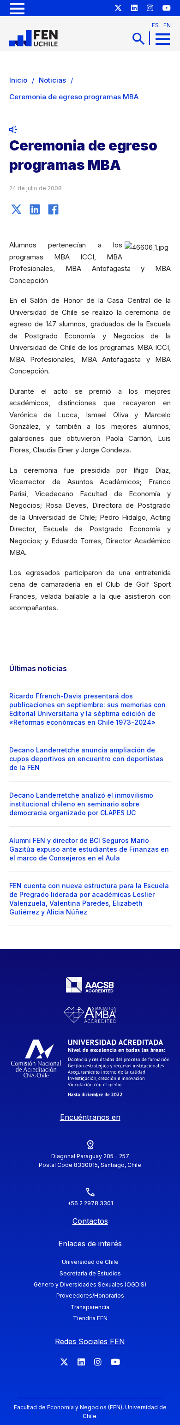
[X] (16, 209)
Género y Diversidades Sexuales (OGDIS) (90, 1284)
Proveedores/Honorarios (90, 1295)
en (167, 25)
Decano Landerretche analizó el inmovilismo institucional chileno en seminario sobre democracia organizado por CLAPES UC (81, 804)
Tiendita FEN (90, 1318)
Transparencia (90, 1307)
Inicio (18, 80)
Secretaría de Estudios (90, 1273)
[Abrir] (17, 8)
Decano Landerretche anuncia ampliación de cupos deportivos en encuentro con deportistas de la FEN (86, 758)
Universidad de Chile (90, 1261)
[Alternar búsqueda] (138, 38)
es (155, 25)
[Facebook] (53, 209)
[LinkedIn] (35, 209)
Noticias (52, 80)
